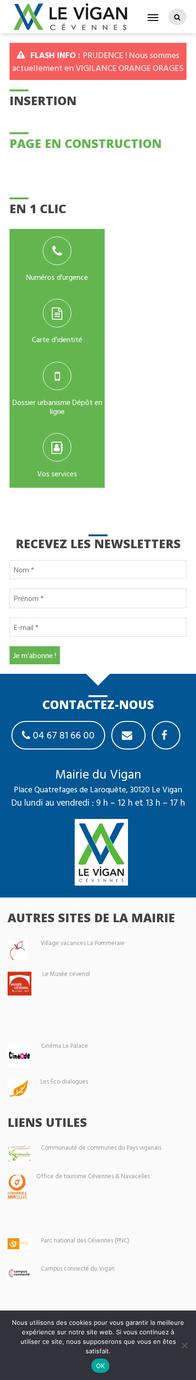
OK (100, 1366)
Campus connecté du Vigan (78, 1268)
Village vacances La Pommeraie (82, 942)
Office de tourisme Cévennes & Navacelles (93, 1176)
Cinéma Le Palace (64, 1045)
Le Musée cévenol (66, 973)
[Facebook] (166, 735)
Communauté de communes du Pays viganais (101, 1147)
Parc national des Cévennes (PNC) (85, 1240)
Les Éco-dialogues (64, 1081)
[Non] (184, 1345)
